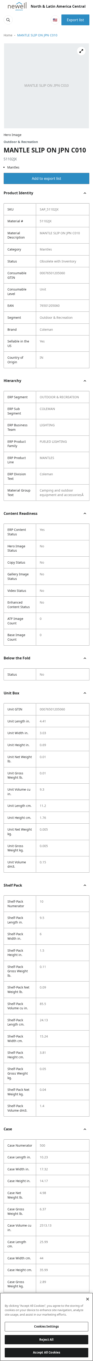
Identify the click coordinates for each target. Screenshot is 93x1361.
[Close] (88, 1299)
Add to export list (46, 178)
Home (8, 35)
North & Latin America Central (58, 6)
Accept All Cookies (46, 1352)
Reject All (46, 1340)
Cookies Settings (46, 1326)
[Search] (8, 19)
